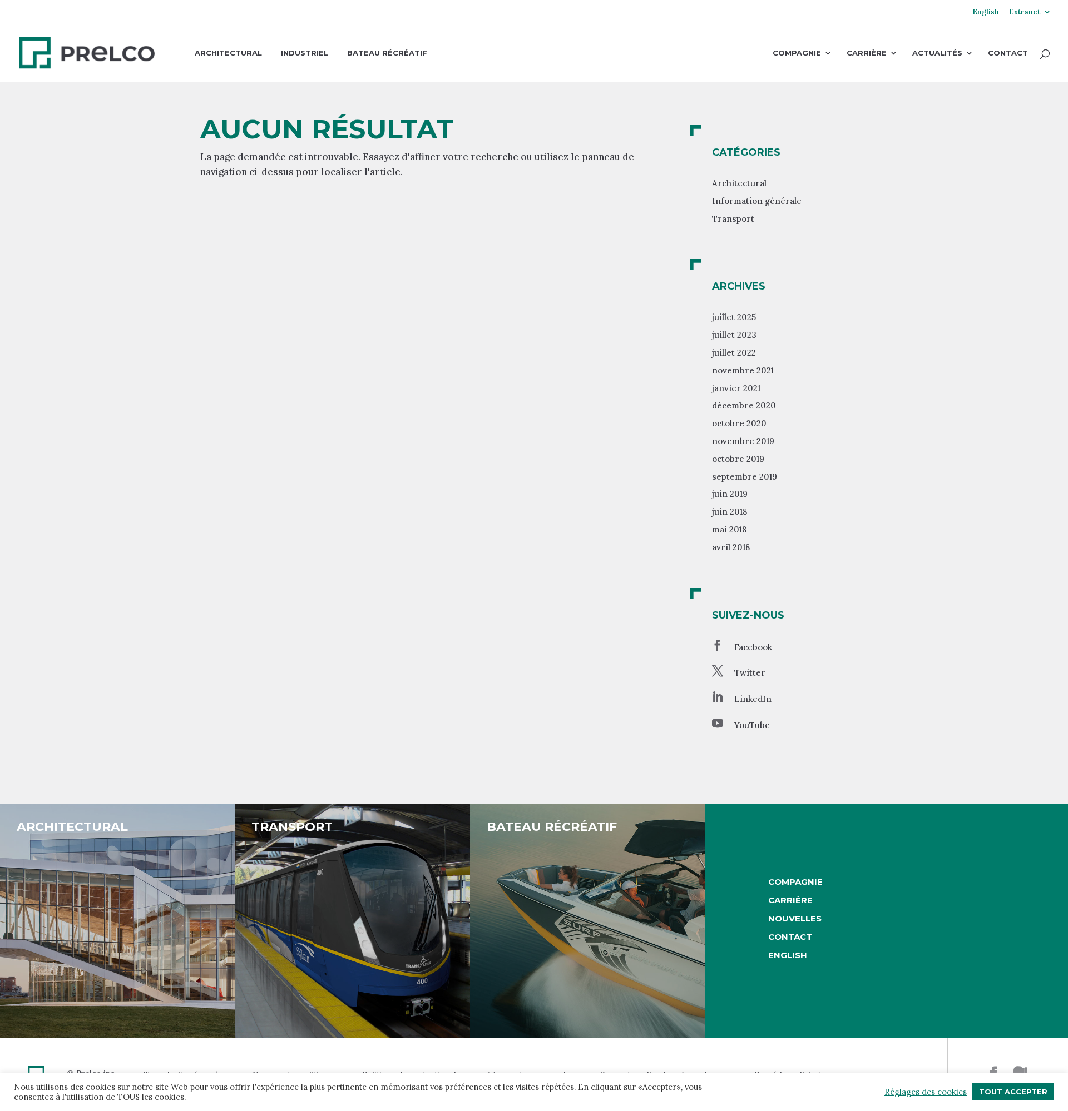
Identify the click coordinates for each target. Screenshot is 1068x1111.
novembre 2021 (743, 370)
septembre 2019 (744, 476)
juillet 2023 (734, 335)
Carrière (867, 53)
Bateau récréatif (387, 52)
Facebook (753, 647)
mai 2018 (729, 529)
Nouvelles (795, 918)
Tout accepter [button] (1013, 1091)
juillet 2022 (734, 352)
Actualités (937, 53)
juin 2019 (730, 494)
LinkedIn (753, 699)
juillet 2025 (734, 317)
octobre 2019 (738, 459)
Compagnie (797, 53)
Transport (733, 218)
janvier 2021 (736, 388)
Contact (1008, 53)
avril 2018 (731, 547)
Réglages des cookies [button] (925, 1092)
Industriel (304, 52)
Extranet (1024, 12)
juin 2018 (729, 511)
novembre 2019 (743, 441)
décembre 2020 (744, 405)
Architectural (228, 52)
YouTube (752, 725)
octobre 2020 (739, 423)
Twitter (749, 672)
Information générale (757, 201)
